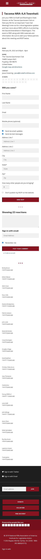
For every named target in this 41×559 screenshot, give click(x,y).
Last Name (6, 103)
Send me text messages (14, 134)
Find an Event (20, 514)
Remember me (10, 243)
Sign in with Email (10, 476)
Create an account (10, 253)
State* (4, 165)
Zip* (3, 174)
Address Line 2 (7, 147)
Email (4, 112)
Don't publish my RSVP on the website (19, 193)
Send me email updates (13, 131)
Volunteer (20, 508)
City (3, 156)
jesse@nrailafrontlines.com (24, 73)
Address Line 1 (7, 137)
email (13, 549)
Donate (20, 502)
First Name (6, 94)
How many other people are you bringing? (18, 183)
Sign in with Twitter (11, 472)
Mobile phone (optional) (11, 121)
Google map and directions (12, 67)
